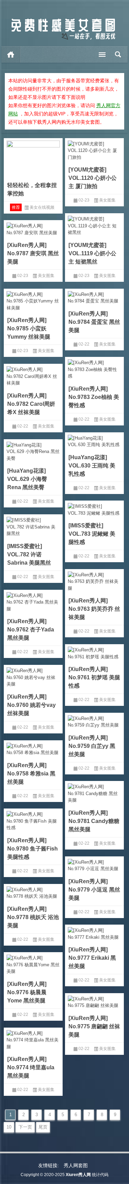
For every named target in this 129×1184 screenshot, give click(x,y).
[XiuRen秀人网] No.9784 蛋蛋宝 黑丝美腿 (94, 322)
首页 (10, 54)
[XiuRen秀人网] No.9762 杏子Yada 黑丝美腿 (30, 629)
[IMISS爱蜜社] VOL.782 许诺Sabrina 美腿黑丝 (29, 554)
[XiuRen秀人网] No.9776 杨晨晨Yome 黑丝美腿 (26, 992)
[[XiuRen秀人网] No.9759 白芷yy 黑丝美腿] (94, 721)
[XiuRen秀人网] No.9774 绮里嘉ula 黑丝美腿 (30, 1067)
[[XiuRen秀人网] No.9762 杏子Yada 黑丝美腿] (33, 601)
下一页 (25, 1127)
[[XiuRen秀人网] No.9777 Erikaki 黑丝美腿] (94, 932)
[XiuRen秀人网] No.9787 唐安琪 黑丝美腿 (33, 253)
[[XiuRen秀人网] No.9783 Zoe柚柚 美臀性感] (94, 368)
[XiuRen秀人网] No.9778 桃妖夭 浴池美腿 (33, 917)
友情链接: (48, 1165)
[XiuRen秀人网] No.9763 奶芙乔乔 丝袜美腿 (94, 609)
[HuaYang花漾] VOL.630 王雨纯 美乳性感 (91, 465)
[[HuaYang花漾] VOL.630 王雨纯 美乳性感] (94, 440)
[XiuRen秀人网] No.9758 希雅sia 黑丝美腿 (31, 773)
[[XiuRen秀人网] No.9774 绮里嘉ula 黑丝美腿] (33, 1039)
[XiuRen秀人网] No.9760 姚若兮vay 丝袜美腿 (31, 705)
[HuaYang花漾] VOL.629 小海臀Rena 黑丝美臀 (27, 479)
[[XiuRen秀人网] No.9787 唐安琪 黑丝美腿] (33, 228)
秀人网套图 (76, 1165)
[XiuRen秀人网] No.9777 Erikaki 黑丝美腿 (92, 958)
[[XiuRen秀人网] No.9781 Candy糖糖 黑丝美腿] (94, 792)
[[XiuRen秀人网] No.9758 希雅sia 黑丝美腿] (33, 748)
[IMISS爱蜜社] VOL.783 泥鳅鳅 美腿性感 (91, 534)
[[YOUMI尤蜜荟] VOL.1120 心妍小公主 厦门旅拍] (94, 149)
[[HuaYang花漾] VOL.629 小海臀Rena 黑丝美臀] (33, 450)
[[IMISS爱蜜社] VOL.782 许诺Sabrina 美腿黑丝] (33, 525)
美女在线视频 (42, 207)
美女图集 (107, 200)
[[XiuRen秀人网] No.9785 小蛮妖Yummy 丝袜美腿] (33, 300)
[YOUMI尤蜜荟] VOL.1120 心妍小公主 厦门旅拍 (92, 178)
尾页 (43, 1127)
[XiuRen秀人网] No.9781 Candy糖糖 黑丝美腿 (93, 821)
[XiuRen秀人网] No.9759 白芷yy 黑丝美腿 (91, 746)
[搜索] (118, 54)
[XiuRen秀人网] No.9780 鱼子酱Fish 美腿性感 (32, 848)
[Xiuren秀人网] (63, 20)
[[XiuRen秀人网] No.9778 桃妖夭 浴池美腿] (33, 892)
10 (9, 1127)
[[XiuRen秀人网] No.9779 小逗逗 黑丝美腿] (94, 864)
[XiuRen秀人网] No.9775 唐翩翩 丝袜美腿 (94, 1026)
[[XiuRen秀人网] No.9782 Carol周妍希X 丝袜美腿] (33, 375)
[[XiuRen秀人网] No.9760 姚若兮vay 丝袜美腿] (33, 676)
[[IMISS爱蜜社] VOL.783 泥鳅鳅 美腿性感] (94, 508)
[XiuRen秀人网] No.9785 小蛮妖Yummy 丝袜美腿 (28, 328)
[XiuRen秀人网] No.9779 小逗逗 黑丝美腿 (94, 889)
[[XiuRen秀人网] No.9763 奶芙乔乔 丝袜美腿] (94, 580)
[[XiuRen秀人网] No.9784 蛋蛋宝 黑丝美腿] (94, 297)
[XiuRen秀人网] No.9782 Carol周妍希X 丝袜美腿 (31, 404)
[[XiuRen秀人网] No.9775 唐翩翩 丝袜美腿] (94, 1001)
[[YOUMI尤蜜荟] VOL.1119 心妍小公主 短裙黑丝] (94, 224)
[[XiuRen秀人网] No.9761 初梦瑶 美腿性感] (94, 652)
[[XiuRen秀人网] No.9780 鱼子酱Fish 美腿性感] (33, 820)
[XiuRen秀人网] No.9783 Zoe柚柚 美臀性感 (93, 397)
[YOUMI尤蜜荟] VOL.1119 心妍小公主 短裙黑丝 (92, 253)
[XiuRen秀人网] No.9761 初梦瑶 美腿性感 (94, 677)
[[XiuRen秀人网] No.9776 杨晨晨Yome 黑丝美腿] (33, 963)
